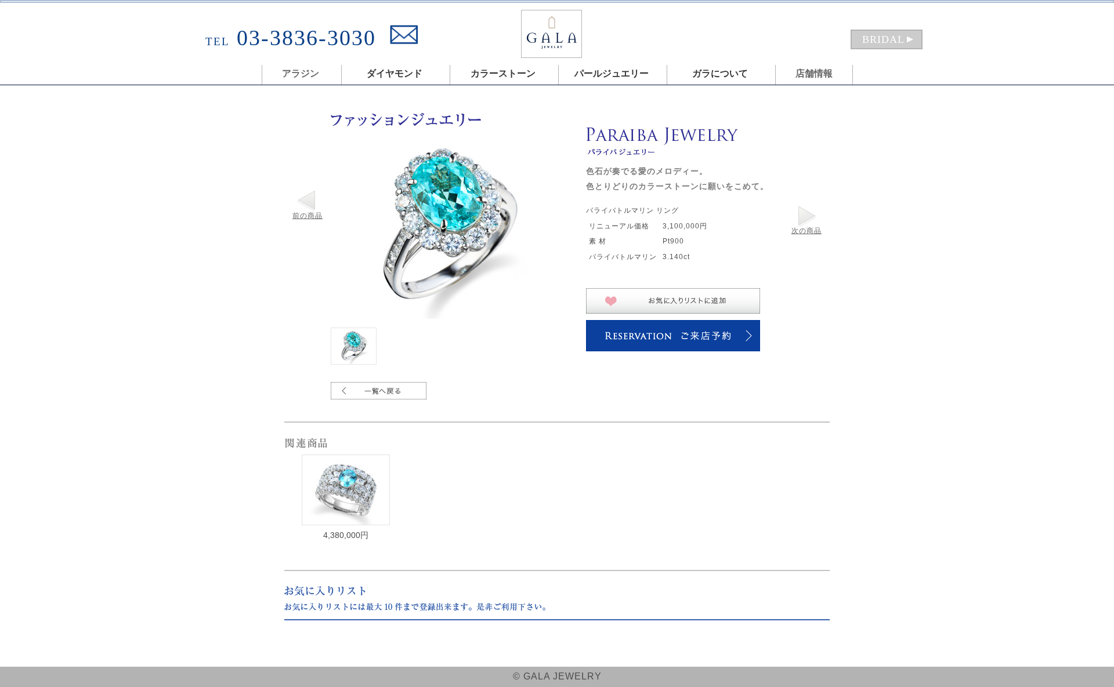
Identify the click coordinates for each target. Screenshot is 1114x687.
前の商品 (307, 216)
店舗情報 (814, 73)
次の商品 (806, 231)
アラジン (300, 73)
